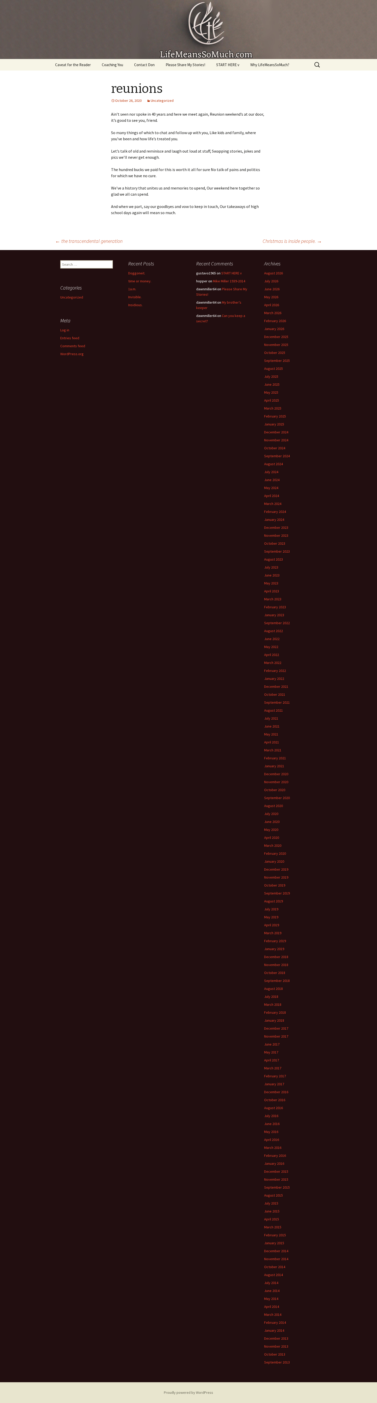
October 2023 (274, 543)
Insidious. (135, 305)
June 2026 (272, 289)
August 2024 (273, 464)
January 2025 (274, 424)
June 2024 (272, 479)
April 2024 (271, 495)
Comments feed (72, 346)
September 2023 (277, 551)
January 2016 (274, 1163)
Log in (64, 330)
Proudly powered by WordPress (188, 1392)
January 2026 (274, 328)
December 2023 (276, 527)
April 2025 (271, 400)
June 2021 (272, 726)
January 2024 (274, 519)
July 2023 (271, 567)
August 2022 (273, 631)
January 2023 (274, 615)
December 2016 (276, 1092)
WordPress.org (72, 354)
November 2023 (276, 535)
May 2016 (271, 1131)
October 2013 (274, 1354)
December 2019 (276, 869)
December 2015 (276, 1171)
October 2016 (274, 1100)
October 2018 (274, 972)
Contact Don (144, 64)
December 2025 (276, 336)
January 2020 (274, 861)
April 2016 (271, 1139)
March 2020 (272, 845)
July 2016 (271, 1115)
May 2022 (271, 646)
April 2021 (271, 742)
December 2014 (276, 1251)
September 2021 (277, 702)
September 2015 (277, 1187)
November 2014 (276, 1259)
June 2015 (272, 1211)
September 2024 (277, 456)
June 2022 (272, 638)
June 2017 (272, 1044)
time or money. (139, 281)
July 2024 (271, 472)
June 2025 (272, 384)
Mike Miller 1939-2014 (229, 281)
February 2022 (275, 670)
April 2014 (271, 1306)
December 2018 (276, 956)
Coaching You (112, 64)
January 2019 (274, 949)
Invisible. (135, 297)
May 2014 (271, 1298)
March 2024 (272, 503)
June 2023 (272, 575)
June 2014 (272, 1290)
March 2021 (272, 750)
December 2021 (276, 686)
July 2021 (271, 718)
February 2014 (275, 1322)
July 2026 (271, 281)
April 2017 (271, 1060)
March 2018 (272, 1004)
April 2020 (271, 837)
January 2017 (274, 1084)
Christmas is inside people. (292, 241)
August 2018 (273, 988)
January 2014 (274, 1330)
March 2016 (272, 1147)
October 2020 (274, 790)
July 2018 (271, 996)
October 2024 (274, 448)
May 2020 (271, 829)
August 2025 (273, 368)
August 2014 (273, 1274)
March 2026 (272, 313)
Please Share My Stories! (185, 64)
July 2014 (271, 1282)
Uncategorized (162, 100)
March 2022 (272, 662)
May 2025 (271, 392)
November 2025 (276, 344)
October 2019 (274, 885)
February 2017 (275, 1076)
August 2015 (273, 1195)
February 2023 (275, 607)
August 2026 (273, 273)
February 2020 (275, 853)
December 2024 (276, 432)
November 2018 (276, 964)
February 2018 (275, 1012)
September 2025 (277, 360)
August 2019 (273, 901)
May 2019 (271, 917)
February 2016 (275, 1155)
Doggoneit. (136, 273)
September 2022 (277, 623)
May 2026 (271, 297)
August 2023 (273, 559)
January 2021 (274, 766)
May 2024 (271, 487)
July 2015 (271, 1203)
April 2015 (271, 1219)
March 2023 (272, 599)
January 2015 (274, 1243)
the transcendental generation (89, 241)
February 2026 (275, 321)
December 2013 (276, 1338)
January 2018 (274, 1020)
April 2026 (271, 305)
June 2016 (272, 1123)
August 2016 (273, 1108)
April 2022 (271, 654)
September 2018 (277, 980)
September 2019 (277, 893)
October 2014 (274, 1267)
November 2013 (276, 1346)
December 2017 (276, 1028)
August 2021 (273, 710)
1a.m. (132, 289)
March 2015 (272, 1227)
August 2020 (273, 805)
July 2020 (271, 813)
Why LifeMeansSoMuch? (269, 64)
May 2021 (271, 734)
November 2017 (276, 1036)
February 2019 (275, 941)
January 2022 (274, 678)
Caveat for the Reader (73, 64)
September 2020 (277, 797)
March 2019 (272, 933)
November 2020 (276, 782)
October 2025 (274, 352)
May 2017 (271, 1052)
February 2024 (275, 511)
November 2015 (276, 1179)
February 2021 (275, 758)
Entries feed (69, 338)
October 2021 (274, 694)
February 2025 (275, 416)
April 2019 (271, 925)
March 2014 (272, 1314)
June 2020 (272, 821)
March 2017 (272, 1068)
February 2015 (275, 1235)
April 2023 (271, 591)
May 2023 (271, 583)
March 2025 (272, 408)
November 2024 (276, 440)
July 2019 (271, 909)
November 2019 (276, 877)
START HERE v (227, 64)
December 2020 (276, 774)
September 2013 (277, 1362)
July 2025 (271, 376)
